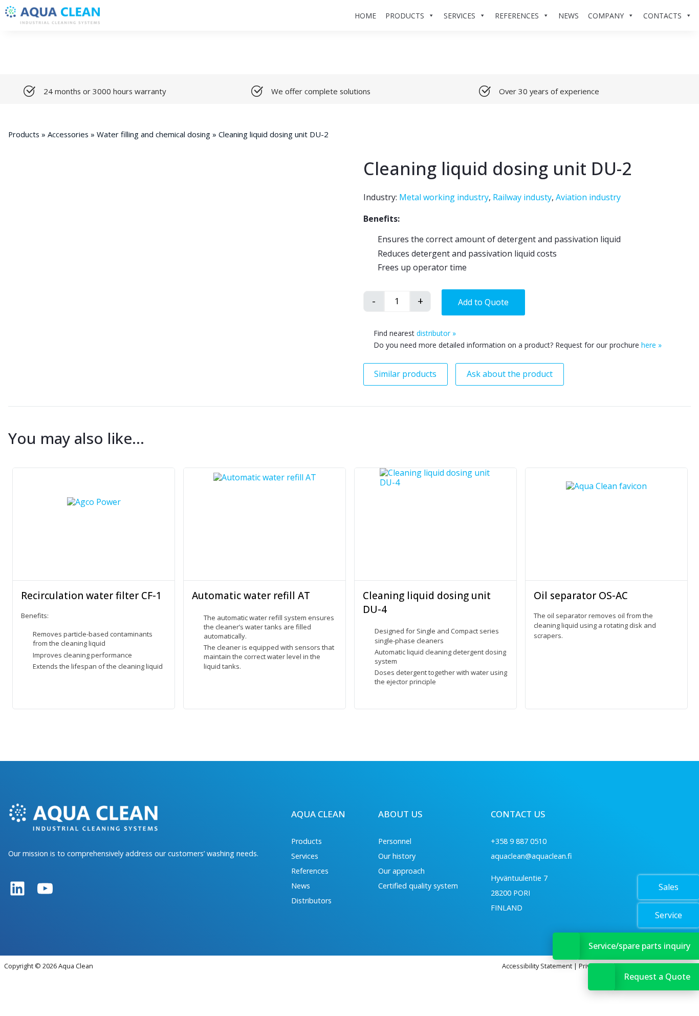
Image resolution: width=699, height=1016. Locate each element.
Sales (669, 887)
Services (304, 856)
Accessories (68, 134)
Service (668, 915)
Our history (397, 856)
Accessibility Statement (537, 965)
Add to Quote (483, 302)
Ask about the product (510, 373)
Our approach (401, 871)
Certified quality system (418, 886)
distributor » (436, 333)
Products (23, 134)
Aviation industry (588, 197)
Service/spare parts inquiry (639, 945)
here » (651, 345)
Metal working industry (444, 197)
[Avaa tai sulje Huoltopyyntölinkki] (566, 946)
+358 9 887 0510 (519, 841)
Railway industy (522, 197)
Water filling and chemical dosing (153, 134)
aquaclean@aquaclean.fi (531, 856)
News (300, 886)
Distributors (311, 900)
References (310, 871)
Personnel (394, 841)
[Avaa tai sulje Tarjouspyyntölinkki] (601, 976)
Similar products (405, 373)
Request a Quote (657, 976)
